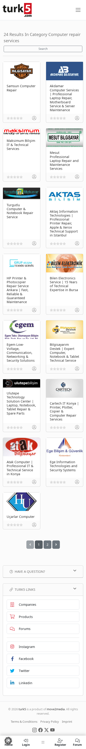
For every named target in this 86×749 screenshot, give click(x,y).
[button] (8, 740)
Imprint (67, 721)
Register (60, 744)
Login (26, 744)
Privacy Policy (49, 721)
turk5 (22, 709)
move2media (56, 709)
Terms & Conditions (24, 721)
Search (43, 49)
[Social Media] (34, 730)
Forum (77, 744)
